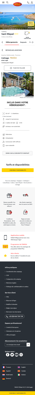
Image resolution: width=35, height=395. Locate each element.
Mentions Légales (11, 283)
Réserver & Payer (11, 300)
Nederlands (9, 374)
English (23, 367)
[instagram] (21, 355)
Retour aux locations (14, 50)
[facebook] (7, 355)
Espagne (19, 180)
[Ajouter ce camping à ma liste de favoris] (33, 7)
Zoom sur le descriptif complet (17, 153)
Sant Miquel (19, 182)
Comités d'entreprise (12, 327)
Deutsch (8, 378)
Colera (3, 37)
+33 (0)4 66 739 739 (15, 316)
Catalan (23, 371)
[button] (2, 42)
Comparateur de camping (13, 279)
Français (8, 367)
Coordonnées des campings (14, 271)
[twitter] (12, 355)
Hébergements (12, 42)
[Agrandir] (31, 74)
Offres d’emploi (10, 335)
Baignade (23, 42)
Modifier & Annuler (11, 304)
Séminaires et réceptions (13, 331)
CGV (7, 275)
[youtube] (16, 355)
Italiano (23, 374)
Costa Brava (9, 37)
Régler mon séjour (11, 308)
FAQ (7, 297)
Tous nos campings (10, 180)
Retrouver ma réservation (13, 312)
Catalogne (26, 180)
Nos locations (28, 182)
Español (8, 371)
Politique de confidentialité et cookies (17, 286)
